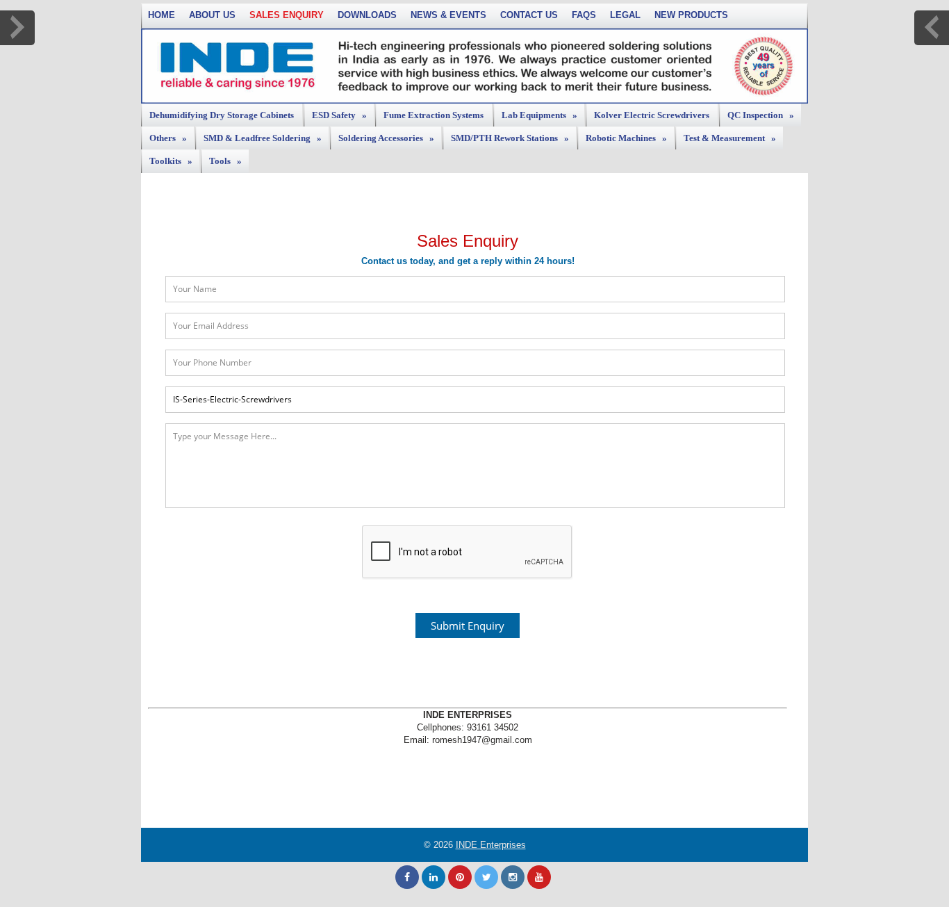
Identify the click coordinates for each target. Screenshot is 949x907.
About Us (212, 15)
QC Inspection (760, 115)
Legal (625, 15)
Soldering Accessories (386, 138)
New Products (691, 15)
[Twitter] (486, 877)
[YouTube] (539, 877)
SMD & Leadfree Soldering (263, 138)
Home (161, 15)
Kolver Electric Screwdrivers (651, 115)
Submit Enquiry (467, 625)
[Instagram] (513, 877)
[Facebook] (407, 877)
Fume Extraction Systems (433, 115)
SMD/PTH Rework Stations (510, 138)
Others (168, 138)
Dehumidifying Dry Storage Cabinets (221, 115)
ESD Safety (339, 115)
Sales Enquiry (286, 15)
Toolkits (170, 161)
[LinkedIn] (433, 877)
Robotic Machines (626, 138)
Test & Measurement (730, 138)
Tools (225, 161)
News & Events (448, 15)
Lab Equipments (539, 115)
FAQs (584, 15)
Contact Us (529, 15)
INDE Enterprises (491, 845)
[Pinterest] (460, 877)
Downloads (367, 15)
